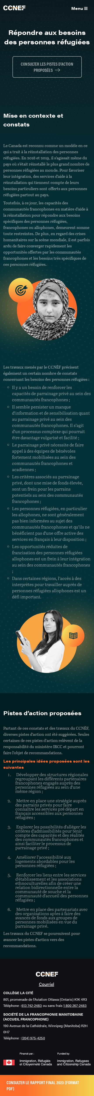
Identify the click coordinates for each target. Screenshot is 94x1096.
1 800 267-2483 (75, 1005)
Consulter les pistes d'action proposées (47, 67)
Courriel (46, 984)
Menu (77, 8)
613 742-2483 (31, 1005)
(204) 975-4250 (33, 1037)
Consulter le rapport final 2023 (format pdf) (43, 1085)
